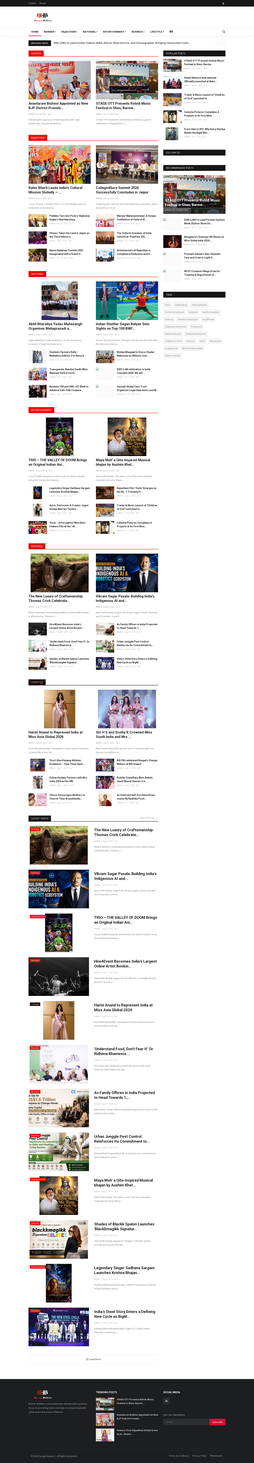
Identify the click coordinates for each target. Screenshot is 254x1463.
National (37, 274)
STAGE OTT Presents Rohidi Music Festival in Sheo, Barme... (123, 105)
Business (37, 546)
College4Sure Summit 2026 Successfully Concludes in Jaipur (122, 190)
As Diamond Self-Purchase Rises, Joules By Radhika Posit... (136, 797)
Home (35, 31)
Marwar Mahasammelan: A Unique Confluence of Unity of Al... (136, 217)
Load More (94, 1359)
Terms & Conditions (179, 1455)
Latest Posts (39, 818)
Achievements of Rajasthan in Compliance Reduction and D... (134, 252)
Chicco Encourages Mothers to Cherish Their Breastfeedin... (67, 797)
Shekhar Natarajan (188, 319)
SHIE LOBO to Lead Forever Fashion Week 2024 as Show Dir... (204, 221)
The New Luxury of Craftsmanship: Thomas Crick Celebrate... (56, 598)
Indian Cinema (172, 355)
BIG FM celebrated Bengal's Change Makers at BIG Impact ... (137, 762)
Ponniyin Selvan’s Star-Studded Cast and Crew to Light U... (202, 256)
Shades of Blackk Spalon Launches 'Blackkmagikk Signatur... (69, 660)
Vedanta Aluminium (196, 333)
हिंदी (171, 31)
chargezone (171, 348)
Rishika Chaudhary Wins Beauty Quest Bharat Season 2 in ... (135, 779)
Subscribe (217, 1422)
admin (32, 114)
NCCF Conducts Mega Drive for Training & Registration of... (202, 273)
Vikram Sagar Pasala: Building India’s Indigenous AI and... (125, 598)
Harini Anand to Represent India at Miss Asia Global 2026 (56, 734)
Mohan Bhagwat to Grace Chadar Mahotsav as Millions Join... (135, 354)
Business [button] (137, 31)
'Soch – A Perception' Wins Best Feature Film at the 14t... (67, 524)
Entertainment (41, 410)
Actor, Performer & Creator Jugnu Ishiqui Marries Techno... (68, 507)
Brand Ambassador (192, 348)
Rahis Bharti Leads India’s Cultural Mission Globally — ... (55, 190)
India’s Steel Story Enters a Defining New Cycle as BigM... (137, 660)
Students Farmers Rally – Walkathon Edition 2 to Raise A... (67, 354)
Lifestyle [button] (156, 31)
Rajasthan (38, 137)
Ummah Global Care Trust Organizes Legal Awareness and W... (137, 388)
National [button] (89, 31)
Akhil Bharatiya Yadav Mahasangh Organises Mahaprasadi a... (55, 326)
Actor (202, 341)
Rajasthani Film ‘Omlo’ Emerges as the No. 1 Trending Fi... (137, 490)
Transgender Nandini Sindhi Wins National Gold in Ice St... (68, 371)
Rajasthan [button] (68, 31)
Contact (32, 3)
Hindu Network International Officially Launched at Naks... (200, 79)
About (42, 3)
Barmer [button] (49, 31)
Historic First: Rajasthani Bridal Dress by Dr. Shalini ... (137, 1432)
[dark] (223, 3)
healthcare (208, 319)
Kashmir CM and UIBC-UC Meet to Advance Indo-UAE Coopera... (68, 388)
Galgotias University (175, 326)
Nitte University (173, 333)
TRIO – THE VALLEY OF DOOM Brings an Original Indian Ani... (58, 462)
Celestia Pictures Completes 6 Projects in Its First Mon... (134, 524)
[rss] (166, 1401)
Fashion (190, 341)
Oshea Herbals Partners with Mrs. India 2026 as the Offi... (68, 779)
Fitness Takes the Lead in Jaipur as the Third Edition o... (69, 235)
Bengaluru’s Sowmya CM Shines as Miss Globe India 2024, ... (204, 239)
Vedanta (193, 312)
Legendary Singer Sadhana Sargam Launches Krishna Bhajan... (69, 490)
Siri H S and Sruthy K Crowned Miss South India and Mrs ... (124, 734)
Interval (169, 319)
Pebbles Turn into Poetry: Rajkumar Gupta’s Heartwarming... (69, 217)
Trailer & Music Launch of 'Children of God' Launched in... (137, 507)
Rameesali (215, 341)
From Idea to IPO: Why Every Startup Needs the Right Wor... (204, 131)
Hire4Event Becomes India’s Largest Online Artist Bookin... (66, 626)
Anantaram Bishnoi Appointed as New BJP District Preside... (58, 105)
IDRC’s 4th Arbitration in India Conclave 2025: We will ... (133, 371)
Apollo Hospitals (210, 312)
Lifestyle (37, 682)
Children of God (173, 341)
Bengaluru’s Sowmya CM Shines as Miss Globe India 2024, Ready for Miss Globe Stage (105, 42)
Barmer (36, 53)
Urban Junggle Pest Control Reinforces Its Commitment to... (135, 643)
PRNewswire (216, 1455)
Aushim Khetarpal (174, 312)
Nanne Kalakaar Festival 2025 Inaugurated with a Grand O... (66, 252)
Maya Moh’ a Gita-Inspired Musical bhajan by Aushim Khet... (123, 462)
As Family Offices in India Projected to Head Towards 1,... (137, 626)
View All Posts (148, 817)
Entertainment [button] (113, 31)
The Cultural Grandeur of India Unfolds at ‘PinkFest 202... (134, 235)
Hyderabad (181, 304)
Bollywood (196, 326)
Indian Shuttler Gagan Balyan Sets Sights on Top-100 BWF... (122, 326)
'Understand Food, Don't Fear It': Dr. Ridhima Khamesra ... (69, 643)
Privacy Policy (199, 1455)
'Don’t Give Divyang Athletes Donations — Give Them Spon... (67, 762)
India (167, 304)
